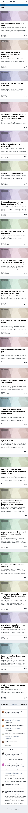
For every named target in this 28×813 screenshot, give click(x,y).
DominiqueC (4, 35)
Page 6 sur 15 (15, 704)
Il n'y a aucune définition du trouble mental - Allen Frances (12, 261)
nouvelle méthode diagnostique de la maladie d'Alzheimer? (13, 626)
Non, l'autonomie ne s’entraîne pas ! (13, 351)
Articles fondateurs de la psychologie (10, 145)
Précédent (5, 704)
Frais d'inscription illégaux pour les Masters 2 (13, 657)
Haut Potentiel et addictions (11, 741)
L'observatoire (4, 12)
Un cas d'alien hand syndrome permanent (12, 232)
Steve (2, 126)
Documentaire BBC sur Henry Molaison (12, 566)
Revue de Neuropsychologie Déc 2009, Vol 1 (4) (13, 381)
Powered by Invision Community (14, 810)
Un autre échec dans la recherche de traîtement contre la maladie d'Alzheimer (14, 596)
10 (26, 127)
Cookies (21, 808)
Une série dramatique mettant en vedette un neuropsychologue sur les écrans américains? (13, 116)
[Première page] (2, 704)
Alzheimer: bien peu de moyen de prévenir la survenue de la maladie (13, 534)
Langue (7, 808)
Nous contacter (14, 808)
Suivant (23, 704)
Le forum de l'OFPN (8, 2)
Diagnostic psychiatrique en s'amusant (12, 84)
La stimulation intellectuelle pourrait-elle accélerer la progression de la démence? (12, 503)
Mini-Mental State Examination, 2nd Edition (13, 686)
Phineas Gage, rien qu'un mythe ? (12, 719)
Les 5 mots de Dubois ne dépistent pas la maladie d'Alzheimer (10, 54)
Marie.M (3, 392)
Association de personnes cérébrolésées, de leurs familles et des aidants (13, 412)
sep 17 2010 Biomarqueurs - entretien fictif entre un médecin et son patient (13, 472)
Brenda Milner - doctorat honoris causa (14, 321)
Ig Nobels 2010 (7, 441)
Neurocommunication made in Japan (12, 24)
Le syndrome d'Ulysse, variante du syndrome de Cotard (13, 292)
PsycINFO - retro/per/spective (12, 173)
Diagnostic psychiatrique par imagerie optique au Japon (12, 203)
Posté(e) (15, 755)
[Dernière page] (26, 704)
